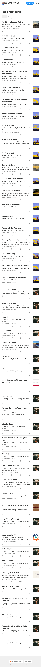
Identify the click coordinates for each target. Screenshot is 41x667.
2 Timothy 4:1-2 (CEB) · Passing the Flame (15, 399)
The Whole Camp (8, 254)
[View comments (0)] (11, 31)
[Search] (37, 17)
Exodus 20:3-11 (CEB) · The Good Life (14, 104)
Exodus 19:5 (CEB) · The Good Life (13, 230)
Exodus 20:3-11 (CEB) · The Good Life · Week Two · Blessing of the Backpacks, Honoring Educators (14, 77)
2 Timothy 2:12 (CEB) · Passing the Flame (15, 551)
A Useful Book (7, 424)
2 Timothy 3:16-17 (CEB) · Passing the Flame (14, 427)
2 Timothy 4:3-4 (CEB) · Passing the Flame (15, 371)
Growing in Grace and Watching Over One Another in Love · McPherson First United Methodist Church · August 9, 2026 (15, 307)
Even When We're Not (10, 519)
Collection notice (31, 658)
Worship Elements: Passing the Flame (14, 409)
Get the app (28, 661)
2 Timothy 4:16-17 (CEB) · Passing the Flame (14, 320)
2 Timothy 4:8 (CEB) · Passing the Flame (15, 333)
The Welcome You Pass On (12, 179)
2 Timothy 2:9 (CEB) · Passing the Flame (15, 617)
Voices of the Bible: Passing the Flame (14, 439)
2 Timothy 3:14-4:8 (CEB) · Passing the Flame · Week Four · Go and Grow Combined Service (14, 414)
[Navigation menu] (4, 3)
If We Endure (7, 549)
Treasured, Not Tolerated (11, 228)
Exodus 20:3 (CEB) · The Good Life (13, 116)
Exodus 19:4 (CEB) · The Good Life (13, 219)
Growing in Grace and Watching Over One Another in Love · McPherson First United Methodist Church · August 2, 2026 (15, 483)
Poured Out (6, 356)
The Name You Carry (10, 48)
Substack (12, 665)
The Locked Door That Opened (14, 277)
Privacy (20, 658)
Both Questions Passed (11, 191)
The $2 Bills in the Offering (12, 22)
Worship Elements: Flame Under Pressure (14, 599)
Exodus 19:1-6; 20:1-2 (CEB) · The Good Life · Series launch (16, 129)
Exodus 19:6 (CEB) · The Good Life (13, 207)
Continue (5, 454)
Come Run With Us (9, 535)
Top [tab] (9, 17)
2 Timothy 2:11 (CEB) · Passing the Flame (15, 563)
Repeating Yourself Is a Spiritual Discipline (14, 381)
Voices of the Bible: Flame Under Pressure (14, 627)
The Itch (5, 368)
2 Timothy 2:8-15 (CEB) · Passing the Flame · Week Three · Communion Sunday (16, 604)
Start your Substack (16, 661)
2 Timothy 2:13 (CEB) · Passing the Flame (15, 521)
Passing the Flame (9, 289)
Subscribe (30, 3)
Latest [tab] (5, 17)
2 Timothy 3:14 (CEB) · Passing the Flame (15, 456)
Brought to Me (7, 216)
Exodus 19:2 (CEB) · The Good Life (13, 256)
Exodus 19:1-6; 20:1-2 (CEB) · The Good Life (16, 268)
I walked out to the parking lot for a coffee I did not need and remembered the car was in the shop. (16, 168)
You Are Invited (8, 125)
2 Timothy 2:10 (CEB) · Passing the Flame (15, 589)
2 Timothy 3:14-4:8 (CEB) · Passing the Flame (14, 443)
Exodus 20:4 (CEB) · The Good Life (13, 90)
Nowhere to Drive (8, 165)
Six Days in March (9, 343)
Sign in (37, 3)
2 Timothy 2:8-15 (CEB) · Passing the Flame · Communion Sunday (16, 469)
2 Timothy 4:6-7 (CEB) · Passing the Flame (15, 359)
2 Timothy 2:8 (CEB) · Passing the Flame (15, 643)
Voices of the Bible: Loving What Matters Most (14, 100)
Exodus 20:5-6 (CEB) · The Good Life (13, 62)
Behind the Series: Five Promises (15, 505)
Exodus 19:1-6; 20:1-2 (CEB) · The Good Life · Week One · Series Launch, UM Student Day (16, 243)
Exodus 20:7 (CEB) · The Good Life (13, 50)
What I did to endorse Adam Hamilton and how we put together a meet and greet (15, 576)
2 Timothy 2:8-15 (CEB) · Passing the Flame (16, 631)
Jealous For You (8, 60)
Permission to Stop (9, 36)
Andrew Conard (14, 28)
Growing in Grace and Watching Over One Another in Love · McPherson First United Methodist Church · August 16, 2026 (15, 143)
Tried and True (7, 493)
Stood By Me (6, 317)
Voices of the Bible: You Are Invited (15, 265)
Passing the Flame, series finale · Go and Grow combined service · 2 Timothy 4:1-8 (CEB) (15, 293)
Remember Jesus (8, 640)
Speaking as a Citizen (10, 573)
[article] (20, 26)
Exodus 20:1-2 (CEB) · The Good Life (13, 156)
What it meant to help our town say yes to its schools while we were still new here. (15, 194)
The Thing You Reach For (11, 87)
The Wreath (6, 331)
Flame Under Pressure (10, 466)
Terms (24, 658)
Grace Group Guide (9, 139)
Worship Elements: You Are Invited (15, 240)
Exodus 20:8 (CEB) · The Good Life (13, 38)
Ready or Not (7, 396)
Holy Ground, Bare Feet (11, 204)
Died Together (7, 561)
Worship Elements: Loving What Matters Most (14, 73)
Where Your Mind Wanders (12, 113)
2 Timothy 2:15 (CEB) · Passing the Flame (15, 496)
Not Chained (7, 614)
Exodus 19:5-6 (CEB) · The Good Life (13, 181)
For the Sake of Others (10, 586)
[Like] (3, 31)
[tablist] (7, 17)
